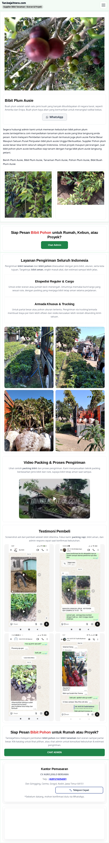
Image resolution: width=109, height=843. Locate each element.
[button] (54, 117)
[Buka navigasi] (103, 5)
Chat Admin (54, 245)
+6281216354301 (58, 779)
